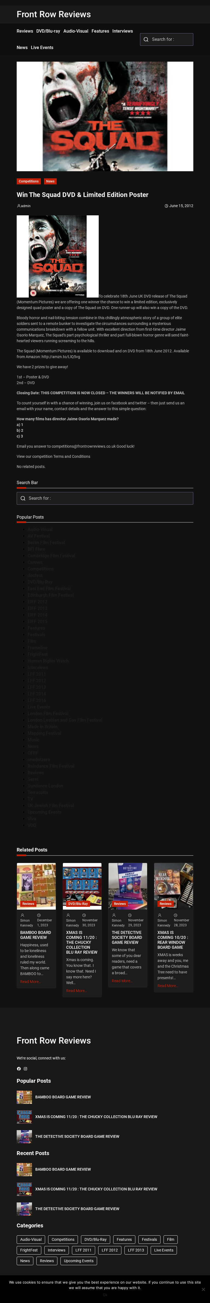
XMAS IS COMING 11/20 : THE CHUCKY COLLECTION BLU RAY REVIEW (81, 942)
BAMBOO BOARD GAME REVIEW (35, 935)
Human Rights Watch (48, 661)
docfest (35, 575)
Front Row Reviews (54, 14)
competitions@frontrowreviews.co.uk (84, 446)
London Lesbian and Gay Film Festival (65, 720)
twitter (141, 403)
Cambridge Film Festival (51, 555)
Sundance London (45, 785)
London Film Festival (48, 713)
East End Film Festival (49, 588)
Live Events (39, 707)
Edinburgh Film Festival (51, 595)
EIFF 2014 (37, 615)
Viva (32, 818)
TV (30, 799)
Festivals (36, 634)
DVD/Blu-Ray (40, 582)
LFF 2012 (37, 680)
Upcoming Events (45, 812)
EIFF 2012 (37, 601)
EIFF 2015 (37, 621)
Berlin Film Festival (46, 542)
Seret (33, 779)
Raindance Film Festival (51, 766)
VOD (32, 825)
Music (33, 739)
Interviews (38, 667)
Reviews (36, 772)
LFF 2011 (37, 674)
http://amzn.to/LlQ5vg (61, 357)
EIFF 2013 (37, 608)
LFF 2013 (37, 687)
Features (36, 628)
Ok (105, 1295)
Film (32, 641)
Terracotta (38, 792)
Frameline (38, 647)
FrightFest (38, 654)
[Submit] (146, 39)
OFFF (33, 753)
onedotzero (39, 759)
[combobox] (166, 39)
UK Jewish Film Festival (51, 805)
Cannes (35, 562)
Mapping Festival (44, 733)
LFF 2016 (37, 700)
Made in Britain (42, 726)
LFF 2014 (37, 693)
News (50, 181)
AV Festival (38, 536)
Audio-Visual (40, 529)
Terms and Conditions (71, 456)
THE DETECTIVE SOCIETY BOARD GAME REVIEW (127, 937)
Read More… (30, 981)
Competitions (29, 181)
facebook (119, 403)
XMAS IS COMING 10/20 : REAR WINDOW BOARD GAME (173, 940)
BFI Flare (36, 549)
